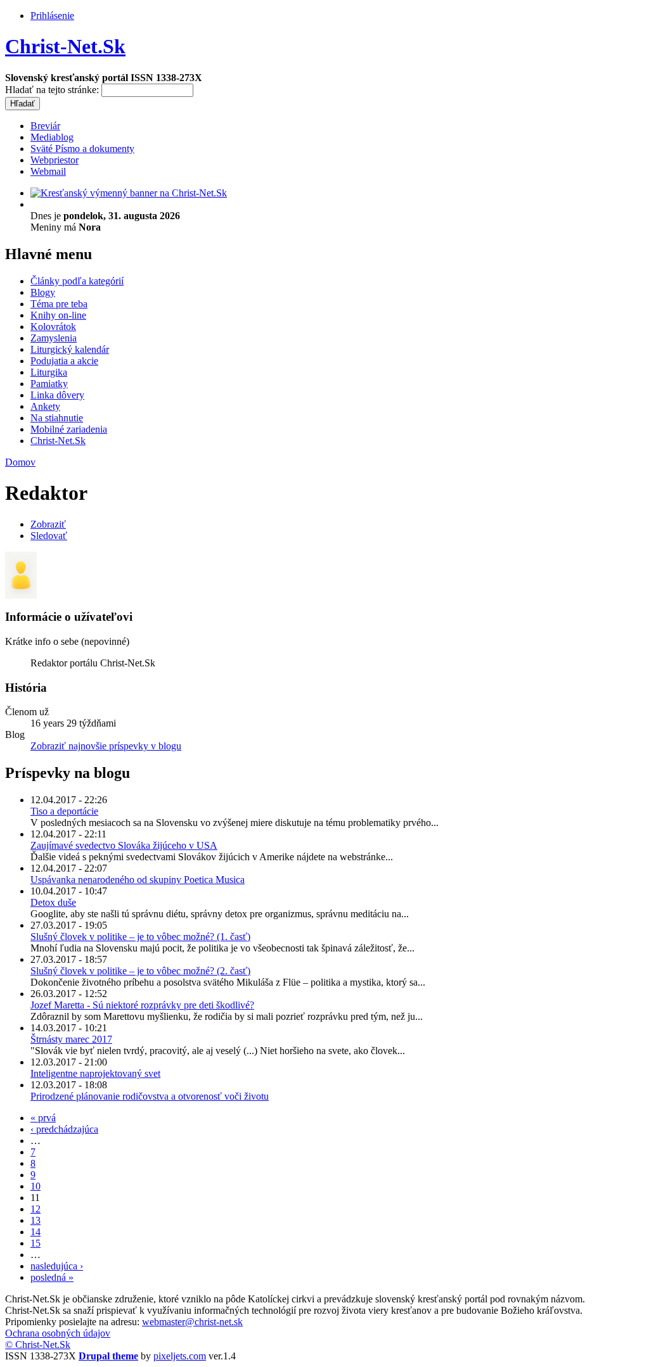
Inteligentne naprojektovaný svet (95, 1073)
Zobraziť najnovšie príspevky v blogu (105, 746)
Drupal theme (108, 1356)
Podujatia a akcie (64, 360)
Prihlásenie (52, 15)
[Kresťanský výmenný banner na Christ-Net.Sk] (128, 193)
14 (35, 1231)
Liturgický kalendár (69, 349)
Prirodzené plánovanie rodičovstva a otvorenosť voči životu (149, 1096)
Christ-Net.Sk (65, 46)
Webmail (48, 171)
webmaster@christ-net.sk (192, 1321)
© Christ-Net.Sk (37, 1344)
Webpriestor (54, 160)
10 (35, 1186)
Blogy (42, 292)
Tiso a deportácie (64, 811)
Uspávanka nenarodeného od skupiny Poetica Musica (137, 879)
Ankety (45, 406)
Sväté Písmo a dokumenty (82, 148)
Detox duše (53, 902)
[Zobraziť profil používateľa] (21, 595)
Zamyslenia (53, 338)
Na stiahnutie (56, 417)
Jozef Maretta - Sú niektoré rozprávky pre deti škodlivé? (142, 1005)
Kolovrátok (53, 326)
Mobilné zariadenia (68, 429)
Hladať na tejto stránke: (53, 89)
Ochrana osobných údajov (57, 1333)
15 (35, 1243)
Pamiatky (49, 383)
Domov (20, 462)
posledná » (52, 1277)
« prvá (43, 1117)
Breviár (45, 125)
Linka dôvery (57, 395)
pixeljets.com (179, 1356)
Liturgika (48, 372)
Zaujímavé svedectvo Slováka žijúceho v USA (123, 845)
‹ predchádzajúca (64, 1129)
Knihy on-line (58, 315)
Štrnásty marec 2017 (71, 1039)
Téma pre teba (58, 303)
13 (35, 1220)
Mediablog (52, 137)
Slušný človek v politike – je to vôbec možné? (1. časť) (140, 936)
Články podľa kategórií (77, 281)
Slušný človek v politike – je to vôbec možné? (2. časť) (140, 970)
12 (35, 1209)
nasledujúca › (56, 1266)
